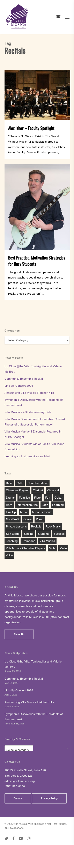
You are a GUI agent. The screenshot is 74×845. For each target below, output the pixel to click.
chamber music (38, 483)
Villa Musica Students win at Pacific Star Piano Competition (34, 446)
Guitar (58, 497)
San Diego (13, 533)
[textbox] (19, 749)
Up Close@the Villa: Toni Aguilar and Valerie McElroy (33, 369)
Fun (47, 497)
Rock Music (53, 526)
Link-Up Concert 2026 (19, 385)
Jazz (45, 504)
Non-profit (12, 519)
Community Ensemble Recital (24, 378)
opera (27, 519)
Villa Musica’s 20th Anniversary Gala (28, 412)
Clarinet (38, 490)
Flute (37, 497)
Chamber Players (17, 490)
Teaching (12, 541)
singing (29, 533)
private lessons (16, 526)
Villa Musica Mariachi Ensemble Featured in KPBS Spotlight (33, 434)
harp (9, 504)
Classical (53, 490)
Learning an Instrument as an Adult (27, 456)
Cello (20, 483)
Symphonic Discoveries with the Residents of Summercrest (34, 402)
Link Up (11, 512)
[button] (67, 17)
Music (24, 512)
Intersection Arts (27, 504)
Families (24, 497)
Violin (63, 548)
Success (59, 533)
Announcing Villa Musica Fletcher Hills (29, 392)
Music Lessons (41, 512)
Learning (58, 504)
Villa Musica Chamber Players (25, 548)
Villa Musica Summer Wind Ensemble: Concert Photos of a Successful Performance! (35, 421)
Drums (10, 497)
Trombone (28, 541)
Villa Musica (47, 541)
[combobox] (19, 748)
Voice (9, 555)
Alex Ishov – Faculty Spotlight (31, 128)
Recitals (36, 526)
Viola (52, 548)
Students (43, 533)
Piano (39, 519)
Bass (9, 483)
